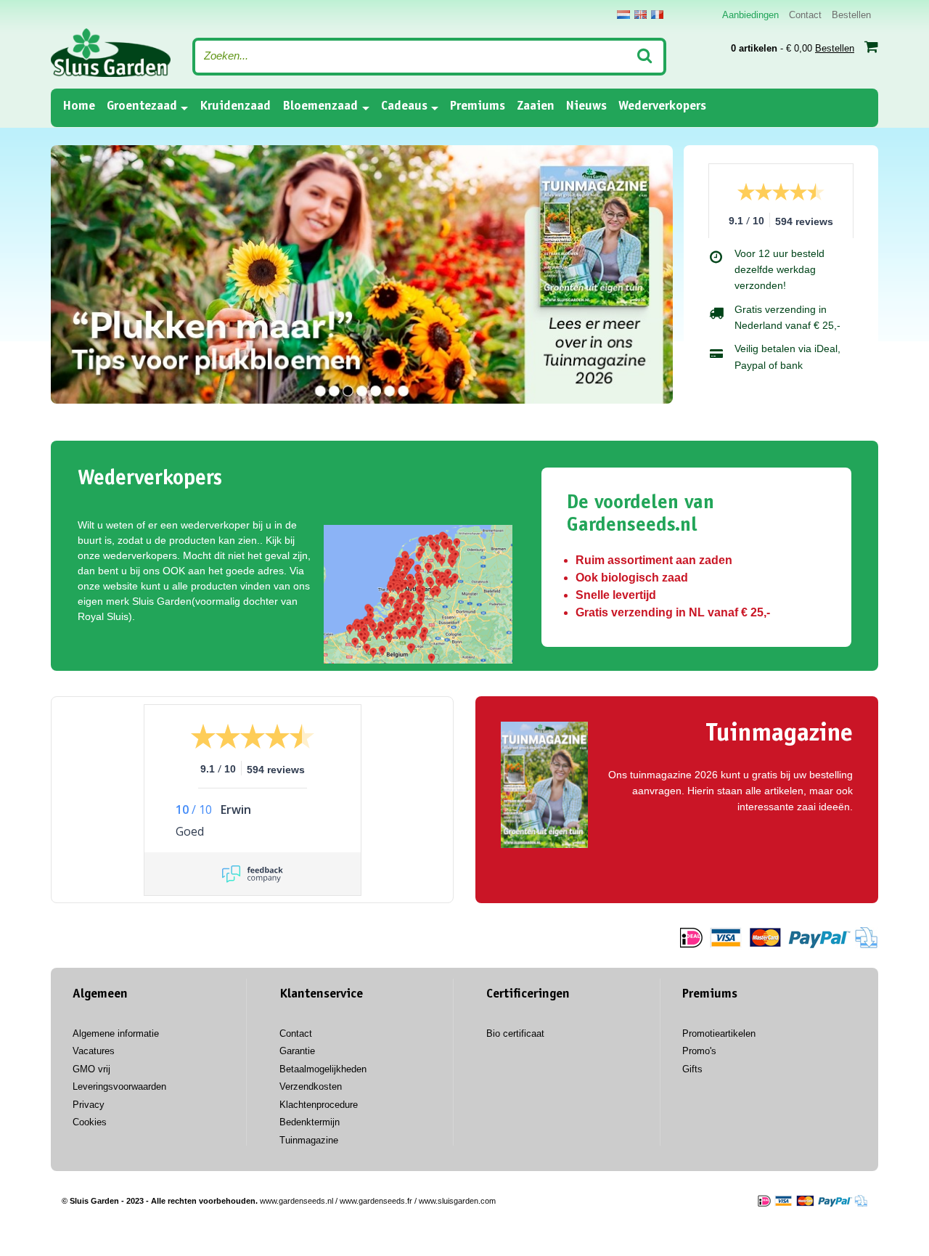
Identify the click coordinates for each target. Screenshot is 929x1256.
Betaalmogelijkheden (323, 1069)
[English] (640, 14)
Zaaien (535, 106)
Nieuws (586, 106)
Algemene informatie (116, 1033)
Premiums (477, 106)
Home (78, 106)
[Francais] (657, 14)
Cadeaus (404, 106)
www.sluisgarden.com (457, 1200)
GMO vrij (91, 1069)
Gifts (692, 1069)
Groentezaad (142, 106)
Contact (805, 14)
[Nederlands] (623, 14)
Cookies (90, 1122)
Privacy (89, 1104)
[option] (362, 274)
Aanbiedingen (750, 14)
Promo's (699, 1050)
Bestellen (851, 14)
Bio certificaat (515, 1033)
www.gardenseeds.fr (376, 1200)
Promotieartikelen (719, 1033)
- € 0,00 (792, 48)
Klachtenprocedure (318, 1104)
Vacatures (94, 1050)
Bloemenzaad (320, 106)
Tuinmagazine (308, 1140)
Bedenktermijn (309, 1122)
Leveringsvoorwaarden (119, 1086)
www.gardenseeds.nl (296, 1200)
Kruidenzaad (235, 106)
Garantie (297, 1050)
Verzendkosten (310, 1086)
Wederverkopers (662, 106)
